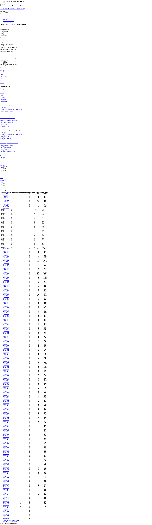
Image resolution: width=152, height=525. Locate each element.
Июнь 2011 (6, 492)
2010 (7, 499)
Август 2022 (5, 302)
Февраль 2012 (6, 480)
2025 (7, 205)
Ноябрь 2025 (6, 208)
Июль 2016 (6, 405)
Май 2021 (6, 323)
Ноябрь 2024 (6, 264)
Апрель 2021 (6, 324)
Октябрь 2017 (6, 384)
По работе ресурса (4, 101)
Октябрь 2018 (6, 367)
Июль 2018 (6, 371)
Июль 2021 (6, 320)
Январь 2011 (6, 498)
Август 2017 (5, 387)
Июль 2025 (6, 252)
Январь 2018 (6, 379)
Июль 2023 (6, 286)
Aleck (1, 74)
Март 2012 (6, 478)
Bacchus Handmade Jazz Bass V (6, 115)
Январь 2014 (6, 447)
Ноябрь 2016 (6, 400)
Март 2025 (6, 257)
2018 (7, 363)
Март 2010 (6, 512)
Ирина (1, 184)
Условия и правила (11, 520)
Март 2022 (6, 308)
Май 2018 (6, 374)
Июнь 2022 (6, 304)
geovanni (2, 80)
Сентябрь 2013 (6, 454)
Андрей (2, 83)
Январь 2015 (6, 430)
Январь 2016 (6, 413)
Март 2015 (6, 427)
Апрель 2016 (6, 409)
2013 (7, 448)
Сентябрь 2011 (6, 488)
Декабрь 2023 (6, 280)
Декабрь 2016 (6, 399)
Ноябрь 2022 (6, 298)
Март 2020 (6, 342)
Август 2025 (5, 251)
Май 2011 (6, 493)
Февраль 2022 (6, 310)
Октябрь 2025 (6, 248)
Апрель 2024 (6, 273)
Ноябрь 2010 (6, 502)
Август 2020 (5, 336)
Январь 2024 (6, 277)
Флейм (1, 95)
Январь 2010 (6, 515)
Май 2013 (6, 459)
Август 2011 (5, 489)
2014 (7, 431)
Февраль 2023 (6, 293)
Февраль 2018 (6, 378)
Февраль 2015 (6, 429)
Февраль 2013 (6, 463)
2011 (7, 482)
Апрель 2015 (6, 426)
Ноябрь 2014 (6, 434)
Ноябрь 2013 (6, 451)
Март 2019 (6, 359)
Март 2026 (6, 201)
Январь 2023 (6, 294)
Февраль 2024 (6, 276)
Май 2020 (6, 340)
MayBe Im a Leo (3, 76)
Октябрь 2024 (6, 265)
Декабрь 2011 (6, 484)
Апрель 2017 (6, 392)
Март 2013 (6, 461)
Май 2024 (6, 272)
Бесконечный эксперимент (5, 147)
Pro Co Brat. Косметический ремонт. (7, 118)
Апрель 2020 (6, 341)
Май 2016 (6, 408)
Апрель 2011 (6, 494)
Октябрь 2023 (6, 282)
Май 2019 (6, 357)
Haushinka (2, 167)
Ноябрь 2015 (6, 417)
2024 (7, 261)
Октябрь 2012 (6, 469)
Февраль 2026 (6, 202)
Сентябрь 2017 (6, 386)
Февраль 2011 (6, 497)
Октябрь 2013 (6, 452)
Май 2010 (6, 510)
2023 (7, 278)
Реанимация (2, 88)
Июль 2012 (6, 473)
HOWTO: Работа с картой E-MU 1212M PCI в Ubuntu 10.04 (12, 109)
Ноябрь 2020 (6, 332)
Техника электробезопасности (6, 111)
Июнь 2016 (6, 406)
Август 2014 (5, 438)
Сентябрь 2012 (6, 471)
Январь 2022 (6, 311)
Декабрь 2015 (6, 416)
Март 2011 (6, 495)
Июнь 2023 (6, 287)
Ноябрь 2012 (6, 468)
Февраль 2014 (6, 446)
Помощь (4, 520)
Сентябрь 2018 (6, 369)
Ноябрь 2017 (6, 383)
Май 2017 (6, 391)
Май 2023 (6, 289)
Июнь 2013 (6, 458)
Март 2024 (6, 274)
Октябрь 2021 (6, 316)
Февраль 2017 (6, 395)
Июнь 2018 (6, 372)
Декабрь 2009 (6, 518)
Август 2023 (5, 285)
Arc (1, 171)
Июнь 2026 (6, 197)
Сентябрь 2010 (6, 505)
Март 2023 (6, 291)
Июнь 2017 (6, 389)
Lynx (1, 72)
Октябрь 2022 (6, 299)
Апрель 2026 (6, 200)
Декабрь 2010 (6, 501)
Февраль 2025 (6, 259)
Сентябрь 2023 (6, 284)
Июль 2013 (6, 456)
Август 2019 (5, 353)
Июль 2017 (6, 388)
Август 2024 (5, 268)
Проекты (2, 93)
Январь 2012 (6, 481)
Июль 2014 (6, 439)
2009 (7, 516)
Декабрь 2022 (6, 297)
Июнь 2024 (6, 270)
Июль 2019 (6, 354)
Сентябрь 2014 (6, 437)
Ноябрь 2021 (6, 315)
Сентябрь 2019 (6, 352)
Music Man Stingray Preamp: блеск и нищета (9, 120)
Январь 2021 (6, 328)
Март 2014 (6, 444)
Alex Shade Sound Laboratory (12, 9)
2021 (7, 312)
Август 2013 (5, 455)
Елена (1, 182)
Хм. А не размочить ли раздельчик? (7, 122)
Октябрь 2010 (6, 503)
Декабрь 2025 (6, 206)
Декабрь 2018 (6, 365)
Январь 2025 (6, 260)
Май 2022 (6, 306)
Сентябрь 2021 (6, 318)
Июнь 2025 (6, 253)
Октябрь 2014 (6, 435)
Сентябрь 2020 (6, 335)
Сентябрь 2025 (6, 249)
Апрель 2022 (6, 307)
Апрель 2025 (6, 256)
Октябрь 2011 (6, 486)
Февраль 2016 (6, 412)
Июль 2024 (6, 269)
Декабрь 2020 (6, 331)
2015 (7, 414)
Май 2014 (6, 442)
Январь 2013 (6, 464)
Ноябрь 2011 (6, 485)
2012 (7, 465)
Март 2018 (6, 376)
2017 (7, 380)
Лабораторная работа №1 (5, 124)
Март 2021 (6, 325)
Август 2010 (5, 506)
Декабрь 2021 (6, 314)
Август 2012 (5, 472)
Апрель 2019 (6, 358)
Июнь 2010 (6, 509)
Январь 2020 (6, 345)
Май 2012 (6, 476)
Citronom (2, 78)
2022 (7, 295)
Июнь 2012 (6, 475)
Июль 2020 (6, 337)
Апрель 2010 (6, 511)
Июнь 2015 (6, 423)
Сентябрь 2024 (6, 266)
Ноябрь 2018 (6, 366)
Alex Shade (2, 70)
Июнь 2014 (6, 441)
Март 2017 (6, 393)
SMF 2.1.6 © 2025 (6, 521)
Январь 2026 (6, 204)
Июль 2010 (6, 507)
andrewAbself (5, 56)
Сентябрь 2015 (6, 420)
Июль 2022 (6, 303)
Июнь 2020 (6, 338)
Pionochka (2, 175)
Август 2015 (5, 421)
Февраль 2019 (6, 361)
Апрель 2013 (6, 460)
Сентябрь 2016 (6, 403)
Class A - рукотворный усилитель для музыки (9, 113)
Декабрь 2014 (6, 433)
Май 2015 (6, 425)
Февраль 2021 (6, 327)
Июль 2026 (6, 196)
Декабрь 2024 (6, 263)
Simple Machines (13, 521)
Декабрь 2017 (6, 382)
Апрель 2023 (6, 290)
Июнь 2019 (6, 355)
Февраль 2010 (6, 514)
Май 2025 (6, 255)
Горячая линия (3, 99)
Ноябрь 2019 (6, 349)
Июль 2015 (6, 422)
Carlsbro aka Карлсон (4, 126)
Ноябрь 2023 (6, 281)
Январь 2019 (6, 362)
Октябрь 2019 (6, 350)
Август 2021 (5, 319)
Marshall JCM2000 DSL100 (5, 136)
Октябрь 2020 (6, 333)
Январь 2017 (6, 396)
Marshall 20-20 (3, 107)
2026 (7, 193)
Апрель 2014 (6, 443)
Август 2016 (5, 404)
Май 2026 (6, 198)
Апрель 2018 (6, 375)
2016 (7, 397)
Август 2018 (5, 370)
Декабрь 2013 (6, 450)
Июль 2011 (6, 490)
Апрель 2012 (6, 477)
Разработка (2, 97)
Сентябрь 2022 (6, 301)
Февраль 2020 (6, 344)
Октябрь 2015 (6, 418)
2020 (7, 329)
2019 (7, 346)
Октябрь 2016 (6, 401)
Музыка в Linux (3, 90)
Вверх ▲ (17, 520)
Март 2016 (6, 410)
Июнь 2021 (6, 321)
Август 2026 (5, 195)
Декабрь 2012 (6, 467)
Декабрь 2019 (6, 348)
